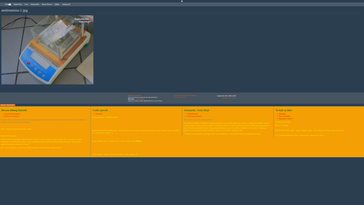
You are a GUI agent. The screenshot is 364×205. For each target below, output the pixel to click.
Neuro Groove (47, 4)
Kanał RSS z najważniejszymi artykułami (185, 95)
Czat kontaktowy (139, 99)
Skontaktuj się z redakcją (229, 98)
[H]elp (57, 4)
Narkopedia (35, 4)
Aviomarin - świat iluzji (196, 110)
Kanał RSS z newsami (180, 97)
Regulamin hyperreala (134, 95)
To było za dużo (284, 110)
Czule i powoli (100, 110)
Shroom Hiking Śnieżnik (14, 110)
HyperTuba (18, 4)
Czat (26, 4)
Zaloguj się (66, 4)
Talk (7, 4)
